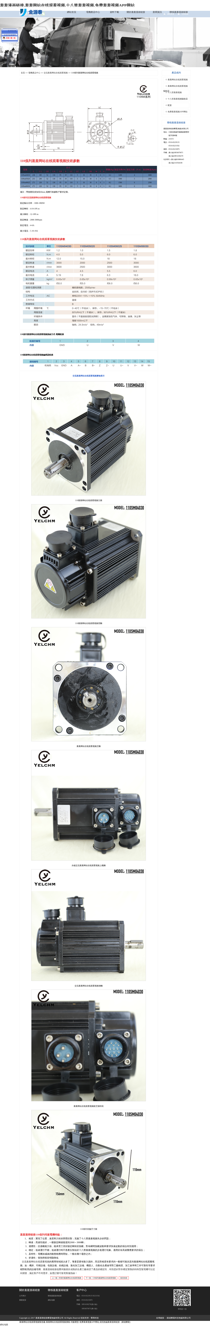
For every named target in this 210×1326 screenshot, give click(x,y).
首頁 (23, 73)
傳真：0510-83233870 (84, 1300)
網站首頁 (71, 12)
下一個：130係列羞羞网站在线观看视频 (101, 1278)
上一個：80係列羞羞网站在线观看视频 (66, 1278)
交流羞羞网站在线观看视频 (56, 73)
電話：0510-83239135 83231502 (88, 1296)
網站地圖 (51, 1300)
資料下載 (114, 12)
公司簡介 (22, 1296)
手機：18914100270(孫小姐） (87, 1304)
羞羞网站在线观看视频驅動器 (175, 87)
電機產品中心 (93, 12)
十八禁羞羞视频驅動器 (178, 99)
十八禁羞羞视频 (175, 92)
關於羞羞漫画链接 (136, 12)
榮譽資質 (22, 1300)
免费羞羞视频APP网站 (177, 112)
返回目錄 (123, 1278)
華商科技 (95, 1318)
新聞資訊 (157, 12)
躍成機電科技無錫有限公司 (179, 1318)
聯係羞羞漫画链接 (179, 12)
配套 (170, 105)
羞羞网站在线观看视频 (178, 80)
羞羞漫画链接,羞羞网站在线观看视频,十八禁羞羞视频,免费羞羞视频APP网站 (67, 5)
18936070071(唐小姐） (87, 1309)
